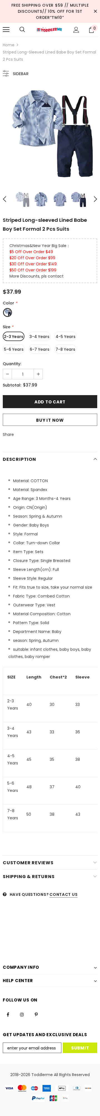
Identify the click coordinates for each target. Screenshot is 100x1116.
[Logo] (49, 30)
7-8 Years (65, 349)
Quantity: (12, 364)
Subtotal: (12, 385)
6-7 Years (39, 349)
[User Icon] (76, 30)
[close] (95, 11)
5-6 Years (14, 349)
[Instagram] (22, 1014)
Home (8, 45)
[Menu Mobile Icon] (6, 29)
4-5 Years (66, 336)
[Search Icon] (22, 29)
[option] (50, 133)
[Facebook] (8, 1014)
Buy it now (50, 420)
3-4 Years (39, 336)
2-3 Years (13, 336)
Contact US (63, 894)
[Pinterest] (36, 1014)
